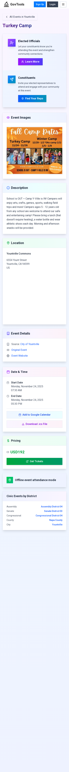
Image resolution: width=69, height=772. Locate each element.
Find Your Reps (34, 98)
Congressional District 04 (49, 515)
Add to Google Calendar (36, 414)
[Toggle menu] (63, 4)
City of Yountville (29, 344)
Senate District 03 (53, 511)
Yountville (57, 524)
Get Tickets (36, 461)
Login (53, 4)
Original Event (19, 349)
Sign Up (40, 4)
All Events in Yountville (22, 16)
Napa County (55, 520)
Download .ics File (36, 424)
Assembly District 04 (51, 506)
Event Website (19, 355)
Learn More (32, 61)
